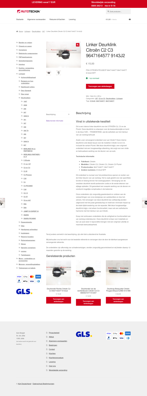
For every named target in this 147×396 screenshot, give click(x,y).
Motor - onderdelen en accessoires (27, 259)
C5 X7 (26, 197)
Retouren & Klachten (57, 19)
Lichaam (27, 31)
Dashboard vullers (28, 87)
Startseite (19, 19)
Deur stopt (25, 94)
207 (25, 112)
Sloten (23, 244)
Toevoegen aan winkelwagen (100, 86)
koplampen (25, 233)
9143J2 (92, 101)
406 (25, 134)
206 (25, 109)
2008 (25, 105)
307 (43, 31)
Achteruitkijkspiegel (28, 77)
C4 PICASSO (28, 186)
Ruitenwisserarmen (28, 240)
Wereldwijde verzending (58, 370)
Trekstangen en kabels (27, 268)
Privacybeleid (54, 332)
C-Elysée (27, 160)
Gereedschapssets (25, 61)
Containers (23, 50)
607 (25, 145)
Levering (72, 19)
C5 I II (26, 193)
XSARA (26, 215)
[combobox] (118, 11)
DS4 (25, 208)
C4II (25, 189)
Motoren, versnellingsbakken (29, 264)
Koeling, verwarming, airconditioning (26, 69)
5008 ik (26, 141)
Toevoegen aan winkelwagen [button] (58, 300)
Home (21, 31)
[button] (77, 44)
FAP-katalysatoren (25, 57)
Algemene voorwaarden (36, 19)
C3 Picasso (28, 175)
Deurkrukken (36, 31)
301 (25, 119)
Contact (52, 349)
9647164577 (100, 101)
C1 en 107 (27, 164)
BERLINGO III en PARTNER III (30, 150)
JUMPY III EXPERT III (31, 211)
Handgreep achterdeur (29, 229)
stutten (23, 251)
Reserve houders (27, 237)
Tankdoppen (25, 255)
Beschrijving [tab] (51, 114)
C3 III (25, 171)
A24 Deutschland (24, 383)
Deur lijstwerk (26, 90)
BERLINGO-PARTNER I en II (32, 155)
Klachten (52, 353)
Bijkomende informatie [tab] (54, 120)
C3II (25, 178)
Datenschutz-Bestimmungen (43, 383)
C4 (25, 182)
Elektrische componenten (28, 53)
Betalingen (53, 345)
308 (25, 127)
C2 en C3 (102, 98)
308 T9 (26, 130)
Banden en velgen (25, 42)
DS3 (25, 204)
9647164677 (110, 101)
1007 (25, 101)
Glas (22, 226)
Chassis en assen (25, 46)
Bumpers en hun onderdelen (27, 82)
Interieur (22, 64)
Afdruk (51, 337)
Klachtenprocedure (56, 357)
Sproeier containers (28, 248)
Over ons (52, 366)
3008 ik (26, 116)
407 (25, 138)
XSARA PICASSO (30, 218)
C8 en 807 (27, 200)
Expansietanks (26, 222)
